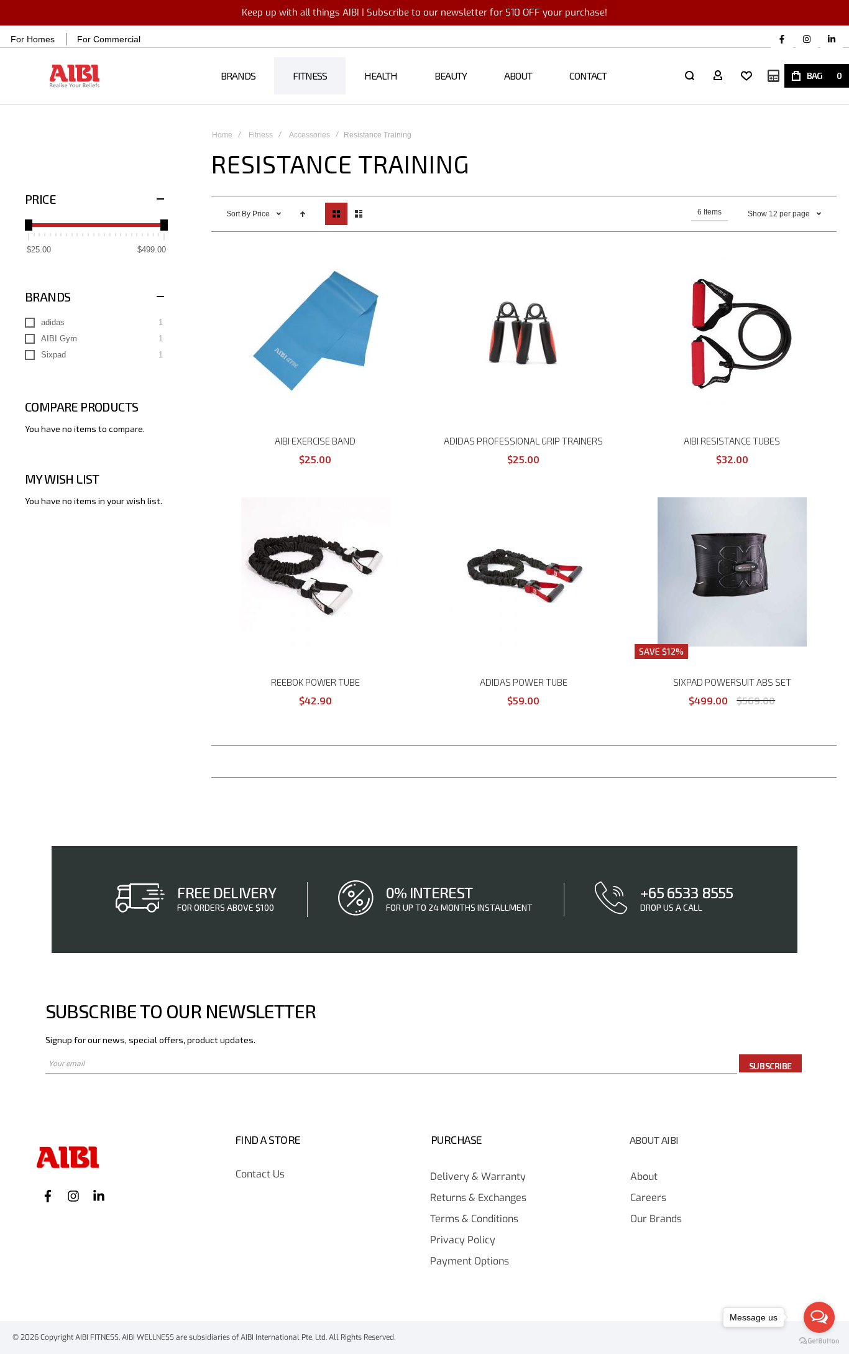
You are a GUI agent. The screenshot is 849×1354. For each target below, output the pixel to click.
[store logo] (75, 76)
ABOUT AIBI (654, 1140)
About (644, 1177)
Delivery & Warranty (478, 1177)
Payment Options (469, 1262)
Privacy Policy (462, 1240)
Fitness (261, 135)
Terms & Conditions (474, 1219)
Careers (648, 1198)
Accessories (309, 135)
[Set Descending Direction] (302, 214)
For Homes (33, 39)
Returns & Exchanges (478, 1198)
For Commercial (108, 39)
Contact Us (260, 1175)
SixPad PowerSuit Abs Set (732, 682)
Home (222, 135)
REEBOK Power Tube (315, 682)
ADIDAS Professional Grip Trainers (523, 440)
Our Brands (656, 1219)
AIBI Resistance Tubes (732, 440)
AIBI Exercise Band (315, 440)
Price (262, 214)
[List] (358, 214)
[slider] (28, 225)
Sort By (238, 214)
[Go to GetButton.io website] (819, 1341)
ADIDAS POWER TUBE (523, 682)
